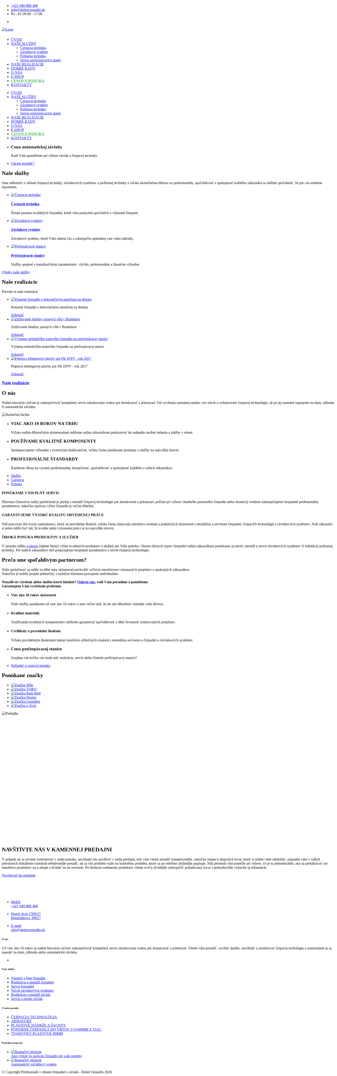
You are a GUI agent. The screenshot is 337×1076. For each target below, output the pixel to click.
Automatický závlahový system (33, 1064)
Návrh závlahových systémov (32, 990)
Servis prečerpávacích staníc (40, 60)
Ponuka (16, 484)
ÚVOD (16, 39)
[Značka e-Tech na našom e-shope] (23, 706)
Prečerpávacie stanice (27, 255)
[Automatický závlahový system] (26, 1060)
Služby (16, 476)
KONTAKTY (21, 85)
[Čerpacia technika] (26, 195)
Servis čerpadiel (22, 986)
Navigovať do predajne (19, 875)
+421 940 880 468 (24, 6)
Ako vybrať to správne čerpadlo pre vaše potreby (46, 1056)
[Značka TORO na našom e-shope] (24, 689)
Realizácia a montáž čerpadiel (32, 982)
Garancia (17, 480)
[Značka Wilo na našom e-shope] (22, 685)
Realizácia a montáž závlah (30, 995)
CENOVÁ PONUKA (27, 81)
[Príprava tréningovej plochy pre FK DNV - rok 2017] (51, 358)
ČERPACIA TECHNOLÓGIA (34, 1017)
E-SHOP (17, 77)
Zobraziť (17, 315)
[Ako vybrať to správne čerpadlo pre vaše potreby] (26, 1052)
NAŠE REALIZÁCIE (27, 64)
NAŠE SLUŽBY (23, 44)
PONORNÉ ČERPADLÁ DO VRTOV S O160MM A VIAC (56, 1029)
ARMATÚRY (21, 1021)
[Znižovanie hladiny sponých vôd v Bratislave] (45, 319)
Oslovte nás (86, 582)
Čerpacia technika (33, 48)
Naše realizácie (15, 382)
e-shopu (32, 546)
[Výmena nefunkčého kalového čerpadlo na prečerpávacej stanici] (59, 339)
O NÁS (16, 72)
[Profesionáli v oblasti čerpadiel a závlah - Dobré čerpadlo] (7, 29)
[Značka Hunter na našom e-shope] (23, 697)
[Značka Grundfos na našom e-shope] (25, 701)
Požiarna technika (33, 56)
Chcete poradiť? (22, 163)
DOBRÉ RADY (23, 68)
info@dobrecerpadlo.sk (28, 10)
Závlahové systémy (34, 52)
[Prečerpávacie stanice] (28, 246)
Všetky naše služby (16, 272)
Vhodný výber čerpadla (28, 978)
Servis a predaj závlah (27, 999)
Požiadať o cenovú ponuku (30, 665)
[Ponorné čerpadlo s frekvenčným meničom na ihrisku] (51, 299)
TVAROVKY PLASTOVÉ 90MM (37, 1033)
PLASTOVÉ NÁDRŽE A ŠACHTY (38, 1025)
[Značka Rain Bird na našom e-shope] (26, 693)
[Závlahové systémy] (27, 221)
